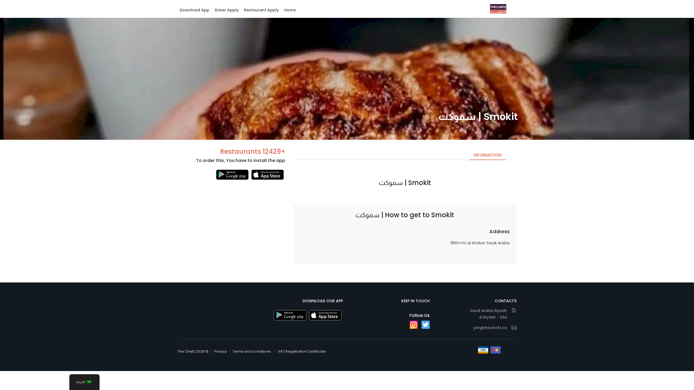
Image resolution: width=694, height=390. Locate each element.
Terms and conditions (252, 351)
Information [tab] (488, 155)
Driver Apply (227, 10)
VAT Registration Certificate (302, 351)
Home (290, 10)
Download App (194, 10)
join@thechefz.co (490, 327)
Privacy (220, 351)
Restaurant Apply (261, 10)
